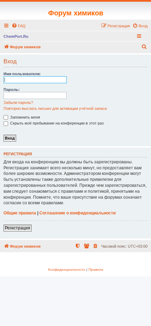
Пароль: (12, 89)
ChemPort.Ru (16, 36)
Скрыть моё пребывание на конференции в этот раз (56, 123)
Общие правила (20, 213)
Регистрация (17, 228)
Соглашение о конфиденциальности (77, 213)
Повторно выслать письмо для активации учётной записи (55, 108)
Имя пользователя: (22, 74)
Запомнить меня (24, 117)
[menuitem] (19, 26)
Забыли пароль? (18, 102)
